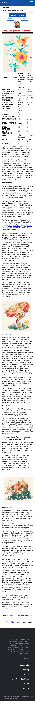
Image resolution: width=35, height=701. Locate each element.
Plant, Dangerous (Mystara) (13, 11)
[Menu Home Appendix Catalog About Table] (31, 2)
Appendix (24, 665)
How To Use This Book (19, 679)
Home (4, 2)
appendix (6, 7)
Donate (25, 688)
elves (10, 226)
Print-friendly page (14, 622)
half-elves (16, 226)
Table (26, 684)
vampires (5, 608)
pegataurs (28, 226)
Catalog (25, 670)
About (26, 674)
